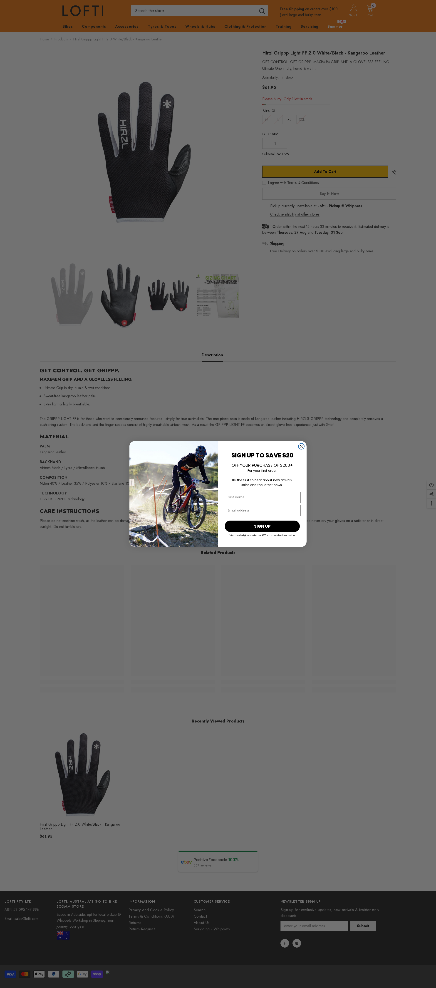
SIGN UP (262, 526)
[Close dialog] (301, 446)
